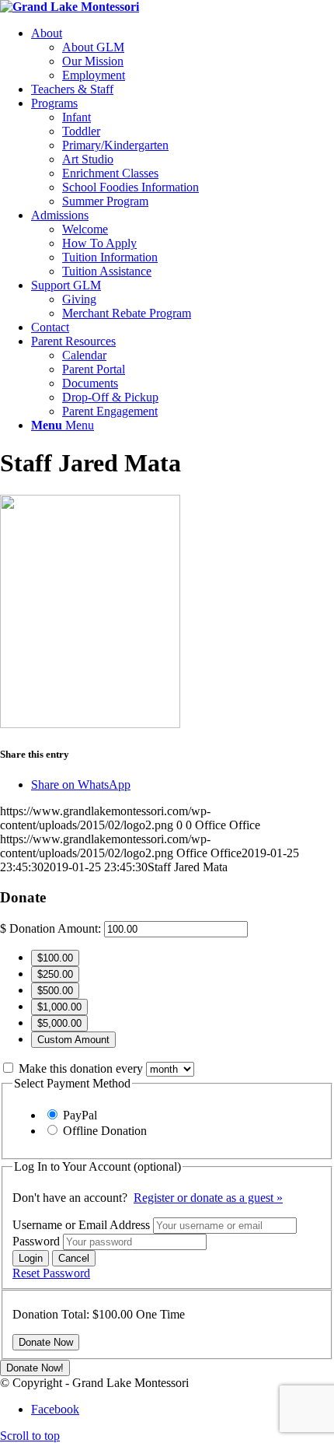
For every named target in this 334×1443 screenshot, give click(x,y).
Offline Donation (105, 1130)
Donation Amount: (55, 928)
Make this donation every (82, 1068)
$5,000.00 (59, 1023)
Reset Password (51, 1273)
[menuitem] (182, 54)
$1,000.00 (59, 1007)
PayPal (80, 1115)
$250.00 (55, 974)
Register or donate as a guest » (208, 1197)
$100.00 (55, 958)
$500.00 (55, 990)
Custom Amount (73, 1039)
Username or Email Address (82, 1224)
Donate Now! (35, 1368)
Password (37, 1241)
